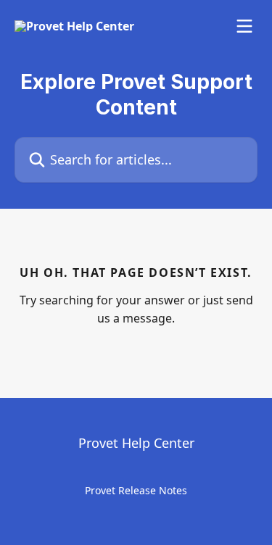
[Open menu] (244, 26)
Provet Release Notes (136, 490)
